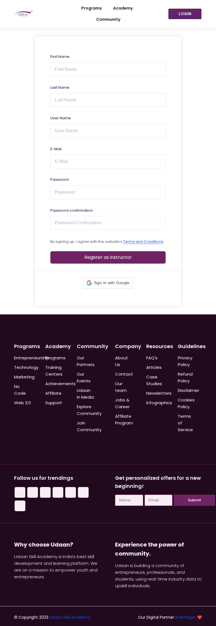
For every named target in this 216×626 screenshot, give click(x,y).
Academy (123, 8)
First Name (59, 56)
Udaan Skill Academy (70, 617)
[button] (108, 283)
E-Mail (56, 149)
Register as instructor (108, 257)
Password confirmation (71, 210)
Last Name (59, 87)
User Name (60, 118)
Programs (91, 8)
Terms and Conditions (143, 241)
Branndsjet (185, 617)
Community (108, 19)
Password (59, 179)
